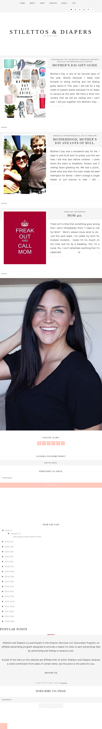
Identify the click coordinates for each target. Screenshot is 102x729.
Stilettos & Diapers (51, 32)
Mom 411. (74, 215)
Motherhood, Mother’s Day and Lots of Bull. (75, 141)
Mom (82, 59)
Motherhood (72, 61)
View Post (56, 106)
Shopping (88, 61)
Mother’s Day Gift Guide (74, 65)
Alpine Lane (63, 683)
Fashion (54, 59)
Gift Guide (69, 59)
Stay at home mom (89, 135)
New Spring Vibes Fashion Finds (27, 537)
